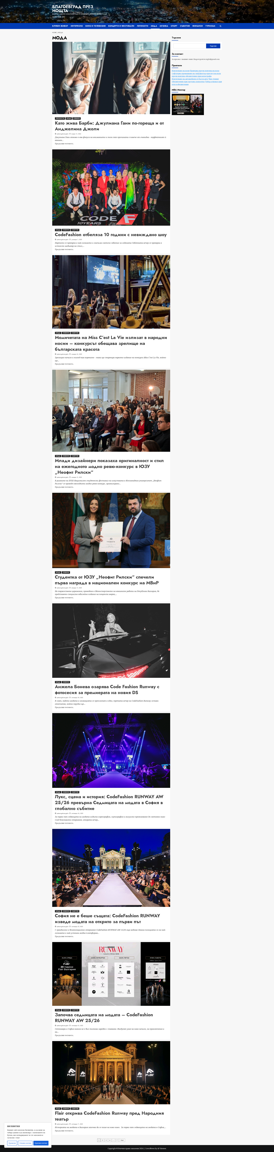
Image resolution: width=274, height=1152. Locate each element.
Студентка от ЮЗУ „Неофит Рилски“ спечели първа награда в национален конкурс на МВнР (107, 580)
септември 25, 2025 (77, 927)
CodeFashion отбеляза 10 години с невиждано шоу (111, 234)
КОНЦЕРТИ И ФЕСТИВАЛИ (121, 26)
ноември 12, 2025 (76, 477)
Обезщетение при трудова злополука (188, 81)
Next (122, 1140)
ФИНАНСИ (197, 26)
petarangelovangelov (62, 134)
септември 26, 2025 (77, 813)
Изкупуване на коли (181, 71)
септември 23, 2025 (77, 1026)
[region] (27, 1135)
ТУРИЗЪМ (210, 26)
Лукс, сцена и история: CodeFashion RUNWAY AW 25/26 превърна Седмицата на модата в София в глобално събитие (109, 802)
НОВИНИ (76, 118)
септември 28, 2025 (77, 698)
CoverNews (150, 1148)
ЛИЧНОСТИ (142, 26)
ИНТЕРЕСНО (77, 26)
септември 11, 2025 (77, 1124)
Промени (12, 1143)
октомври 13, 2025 (76, 588)
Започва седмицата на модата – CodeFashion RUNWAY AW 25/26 (104, 1017)
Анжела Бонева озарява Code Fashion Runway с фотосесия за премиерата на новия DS (107, 689)
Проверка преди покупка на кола (204, 71)
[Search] (220, 26)
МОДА (154, 26)
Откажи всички (25, 1143)
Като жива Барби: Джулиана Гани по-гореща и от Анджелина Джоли (109, 126)
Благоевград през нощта (72, 9)
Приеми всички (41, 1143)
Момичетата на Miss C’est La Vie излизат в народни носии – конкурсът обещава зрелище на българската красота (111, 343)
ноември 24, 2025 (76, 354)
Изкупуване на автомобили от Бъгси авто (190, 79)
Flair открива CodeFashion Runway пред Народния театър (109, 1116)
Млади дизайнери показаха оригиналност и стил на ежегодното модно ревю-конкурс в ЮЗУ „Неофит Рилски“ (109, 466)
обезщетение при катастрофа (198, 76)
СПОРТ (174, 26)
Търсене (176, 37)
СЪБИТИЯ (185, 26)
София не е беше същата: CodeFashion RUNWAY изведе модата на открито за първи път (107, 918)
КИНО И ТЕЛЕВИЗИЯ (95, 26)
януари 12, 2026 (76, 134)
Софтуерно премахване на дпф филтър (189, 73)
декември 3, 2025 (76, 240)
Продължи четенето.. (64, 143)
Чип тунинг (213, 79)
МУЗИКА (164, 26)
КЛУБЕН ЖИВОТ (60, 26)
